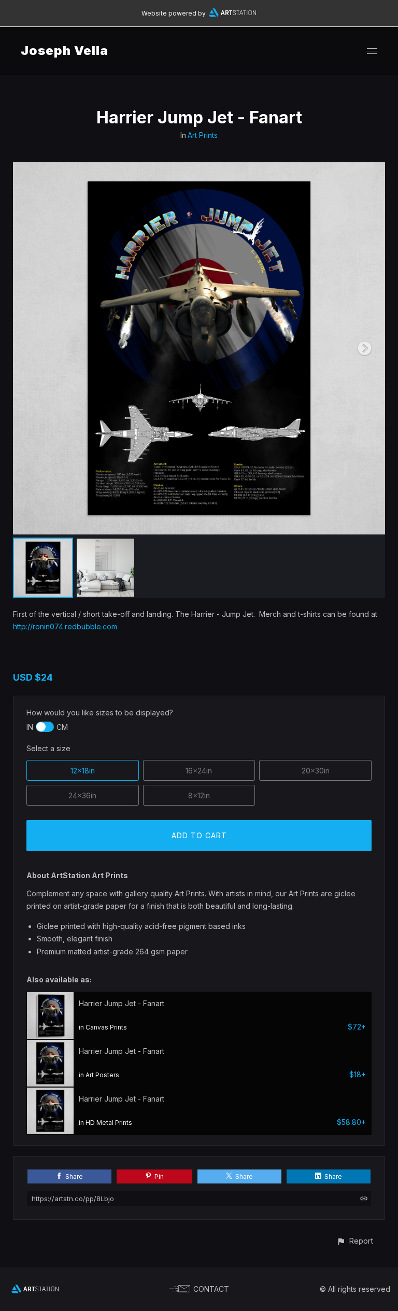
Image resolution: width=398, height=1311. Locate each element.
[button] (354, 1240)
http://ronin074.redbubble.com (65, 626)
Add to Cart (199, 835)
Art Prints (203, 135)
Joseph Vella (64, 50)
